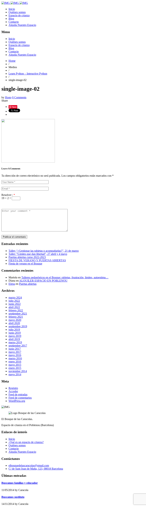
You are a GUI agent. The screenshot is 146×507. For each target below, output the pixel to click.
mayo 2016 (15, 355)
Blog (11, 18)
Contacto (14, 21)
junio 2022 (15, 303)
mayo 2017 (15, 351)
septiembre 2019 (18, 326)
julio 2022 (14, 300)
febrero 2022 (16, 310)
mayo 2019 (15, 335)
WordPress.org (17, 400)
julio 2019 (14, 329)
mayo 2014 (15, 374)
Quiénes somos (17, 12)
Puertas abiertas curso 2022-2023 (27, 257)
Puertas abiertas (27, 283)
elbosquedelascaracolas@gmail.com (29, 465)
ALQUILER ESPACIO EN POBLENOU (43, 280)
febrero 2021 (16, 316)
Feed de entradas (18, 394)
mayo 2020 (15, 319)
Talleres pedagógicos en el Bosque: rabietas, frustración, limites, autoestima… (64, 277)
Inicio (12, 8)
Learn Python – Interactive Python (28, 73)
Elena (12, 283)
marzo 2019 (15, 342)
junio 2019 (15, 332)
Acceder (13, 391)
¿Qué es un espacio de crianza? (26, 442)
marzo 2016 (15, 358)
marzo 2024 (15, 297)
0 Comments (19, 97)
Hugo (8, 97)
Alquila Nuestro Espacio (22, 25)
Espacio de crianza (19, 15)
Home (12, 60)
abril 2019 (14, 339)
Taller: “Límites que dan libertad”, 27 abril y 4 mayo (38, 253)
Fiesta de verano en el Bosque (25, 263)
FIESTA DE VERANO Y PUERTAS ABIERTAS (37, 260)
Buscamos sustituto (12, 496)
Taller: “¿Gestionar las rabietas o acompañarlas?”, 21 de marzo (44, 250)
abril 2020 (14, 323)
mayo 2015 (15, 364)
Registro (13, 388)
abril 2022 (14, 307)
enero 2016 (15, 361)
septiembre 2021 (18, 313)
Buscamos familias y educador (19, 482)
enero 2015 (15, 367)
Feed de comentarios (20, 397)
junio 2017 (15, 348)
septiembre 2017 (18, 345)
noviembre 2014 (18, 371)
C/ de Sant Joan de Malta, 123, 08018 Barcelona (36, 468)
